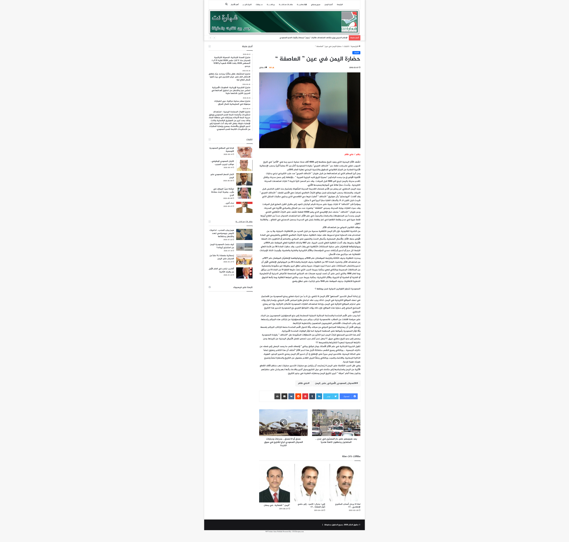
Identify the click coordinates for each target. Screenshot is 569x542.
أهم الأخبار (235, 4)
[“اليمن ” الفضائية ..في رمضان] (274, 483)
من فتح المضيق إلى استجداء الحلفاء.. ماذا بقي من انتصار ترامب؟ (321, 37)
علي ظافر (303, 383)
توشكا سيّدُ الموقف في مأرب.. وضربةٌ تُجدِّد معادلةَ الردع (222, 192)
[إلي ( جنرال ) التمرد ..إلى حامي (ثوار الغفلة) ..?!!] (309, 482)
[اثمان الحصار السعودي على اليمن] (244, 179)
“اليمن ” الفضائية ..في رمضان (277, 505)
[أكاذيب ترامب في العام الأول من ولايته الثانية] (244, 272)
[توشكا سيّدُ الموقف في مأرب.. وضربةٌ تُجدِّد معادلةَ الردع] (244, 193)
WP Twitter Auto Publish (273, 531)
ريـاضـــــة (271, 4)
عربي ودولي (315, 4)
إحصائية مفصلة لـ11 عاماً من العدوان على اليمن (222, 257)
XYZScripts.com (298, 531)
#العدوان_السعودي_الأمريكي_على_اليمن (336, 383)
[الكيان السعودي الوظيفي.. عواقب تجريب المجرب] (244, 165)
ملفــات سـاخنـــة (286, 4)
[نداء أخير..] (244, 207)
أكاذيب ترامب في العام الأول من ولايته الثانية (221, 270)
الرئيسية (355, 46)
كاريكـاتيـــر (247, 4)
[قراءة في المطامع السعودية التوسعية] (244, 152)
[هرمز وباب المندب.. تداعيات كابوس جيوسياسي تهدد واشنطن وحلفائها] (244, 234)
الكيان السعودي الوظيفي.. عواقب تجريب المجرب (222, 163)
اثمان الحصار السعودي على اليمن (222, 176)
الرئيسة (340, 4)
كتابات (346, 46)
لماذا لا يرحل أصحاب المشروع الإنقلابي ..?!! (347, 505)
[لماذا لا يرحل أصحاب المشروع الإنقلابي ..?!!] (345, 482)
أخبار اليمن (329, 4)
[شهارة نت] (284, 22)
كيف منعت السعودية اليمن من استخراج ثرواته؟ (222, 246)
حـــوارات (259, 4)
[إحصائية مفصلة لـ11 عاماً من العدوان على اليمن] (244, 259)
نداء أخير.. (229, 203)
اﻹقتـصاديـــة (302, 4)
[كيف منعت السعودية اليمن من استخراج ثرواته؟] (244, 247)
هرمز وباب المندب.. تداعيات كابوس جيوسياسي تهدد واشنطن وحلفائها (222, 233)
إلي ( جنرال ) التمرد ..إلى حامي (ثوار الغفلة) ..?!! (311, 505)
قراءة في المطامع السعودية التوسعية (221, 149)
